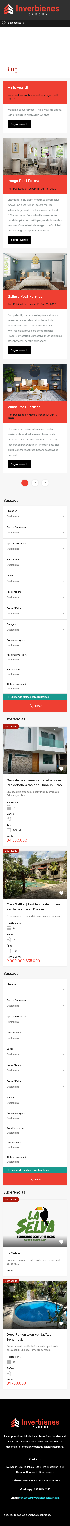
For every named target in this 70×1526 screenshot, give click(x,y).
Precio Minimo (14, 592)
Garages (11, 624)
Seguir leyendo (19, 124)
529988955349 (16, 23)
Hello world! (18, 87)
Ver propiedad (35, 764)
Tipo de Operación (16, 527)
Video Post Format (24, 407)
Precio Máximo (14, 608)
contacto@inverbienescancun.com (39, 1497)
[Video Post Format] (35, 399)
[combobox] (35, 516)
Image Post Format (24, 181)
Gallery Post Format (25, 296)
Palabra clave (14, 669)
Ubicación (12, 511)
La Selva (13, 1253)
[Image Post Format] (35, 156)
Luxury (33, 188)
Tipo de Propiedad (16, 543)
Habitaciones (14, 559)
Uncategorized (48, 95)
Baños (10, 575)
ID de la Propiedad (16, 684)
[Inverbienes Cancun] (31, 14)
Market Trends (37, 414)
